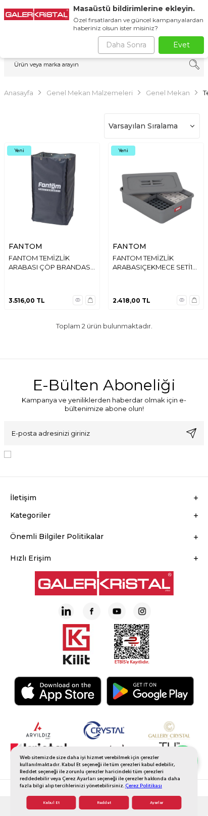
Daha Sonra (126, 44)
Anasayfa (18, 93)
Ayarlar (156, 802)
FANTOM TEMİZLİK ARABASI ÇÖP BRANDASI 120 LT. (50, 262)
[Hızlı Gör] (78, 300)
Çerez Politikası (143, 785)
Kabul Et (51, 802)
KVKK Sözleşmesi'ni (50, 453)
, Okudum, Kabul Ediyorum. (98, 453)
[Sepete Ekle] (90, 300)
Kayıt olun (191, 433)
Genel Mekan (168, 93)
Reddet (104, 802)
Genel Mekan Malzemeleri (89, 93)
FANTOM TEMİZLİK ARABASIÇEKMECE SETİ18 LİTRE (155, 262)
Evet (181, 44)
